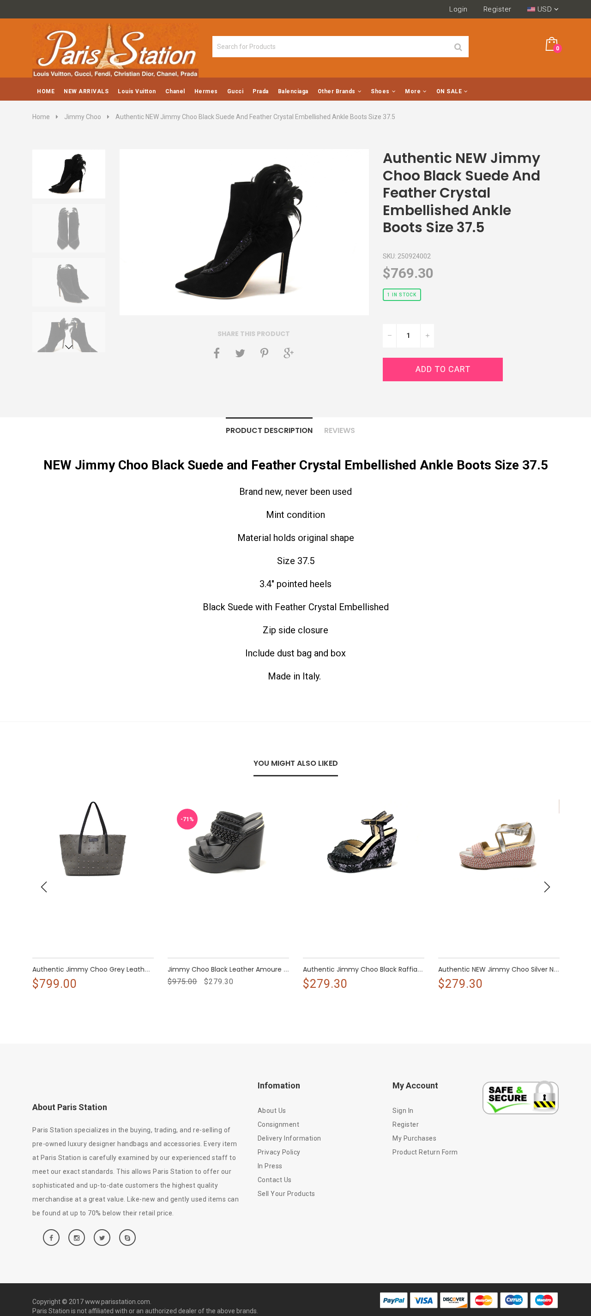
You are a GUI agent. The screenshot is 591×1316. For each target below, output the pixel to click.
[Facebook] (216, 353)
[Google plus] (288, 353)
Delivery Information (289, 1138)
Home (41, 116)
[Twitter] (240, 353)
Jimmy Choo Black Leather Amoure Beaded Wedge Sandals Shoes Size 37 (286, 969)
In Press (270, 1166)
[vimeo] (264, 353)
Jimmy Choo (82, 116)
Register (497, 9)
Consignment (279, 1124)
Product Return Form (425, 1152)
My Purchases (414, 1138)
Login (458, 9)
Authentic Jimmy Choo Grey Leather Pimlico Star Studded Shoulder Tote (149, 969)
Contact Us (275, 1180)
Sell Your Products (286, 1193)
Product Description (269, 430)
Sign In (403, 1110)
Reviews (339, 430)
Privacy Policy (279, 1152)
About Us (272, 1110)
